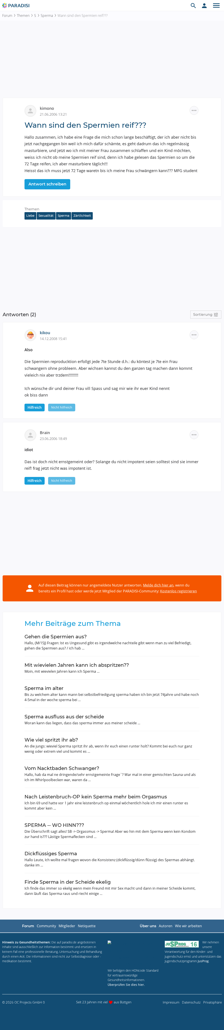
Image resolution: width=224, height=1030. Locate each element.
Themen (23, 15)
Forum (7, 15)
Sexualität (46, 215)
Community (46, 926)
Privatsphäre (212, 1002)
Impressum (171, 1002)
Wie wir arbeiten (188, 926)
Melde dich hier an (158, 585)
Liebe (30, 215)
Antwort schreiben (47, 184)
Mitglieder (67, 926)
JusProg (203, 961)
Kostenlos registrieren (178, 591)
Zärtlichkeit (82, 215)
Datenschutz (191, 1002)
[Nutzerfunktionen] (204, 5)
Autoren (165, 926)
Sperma (47, 15)
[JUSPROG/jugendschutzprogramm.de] (182, 944)
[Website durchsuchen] (193, 5)
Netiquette (87, 926)
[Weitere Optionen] (194, 110)
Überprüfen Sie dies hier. (126, 985)
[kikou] (32, 334)
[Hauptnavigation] (216, 5)
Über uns (148, 926)
